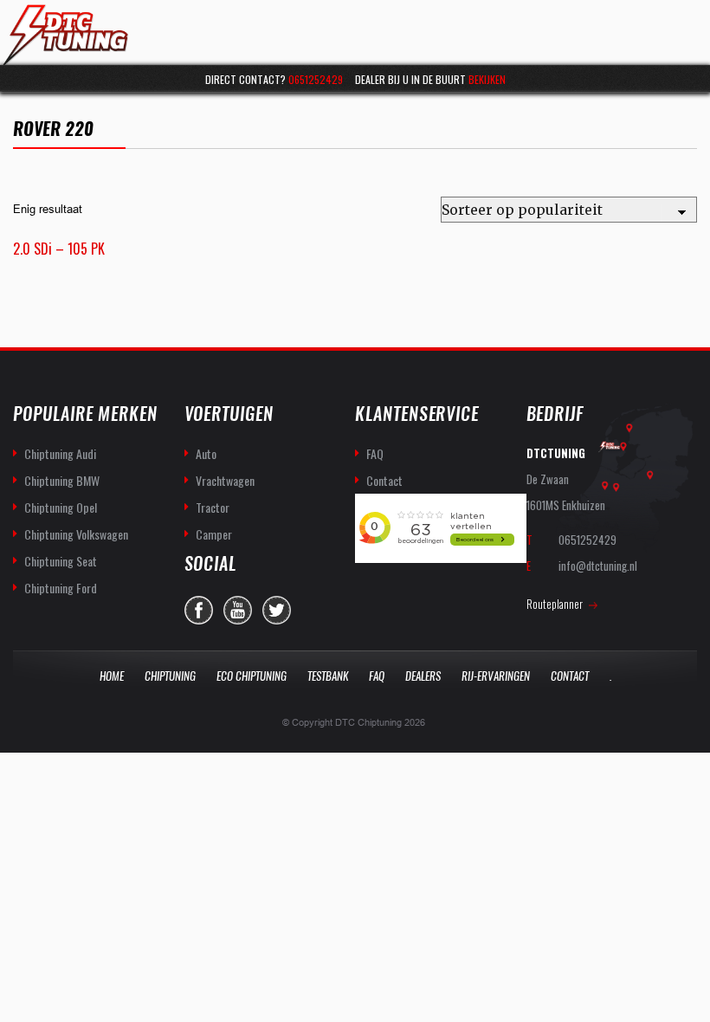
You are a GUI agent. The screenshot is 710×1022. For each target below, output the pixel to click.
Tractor (212, 507)
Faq (376, 676)
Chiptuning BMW (62, 480)
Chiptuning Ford (60, 588)
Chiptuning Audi (60, 453)
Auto (206, 453)
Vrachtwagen (225, 480)
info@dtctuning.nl (597, 565)
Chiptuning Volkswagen (76, 534)
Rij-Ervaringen (496, 676)
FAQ (375, 453)
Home (112, 676)
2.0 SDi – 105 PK (59, 248)
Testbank (327, 676)
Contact (384, 480)
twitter (276, 610)
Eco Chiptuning (251, 676)
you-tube (237, 610)
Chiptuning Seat (60, 561)
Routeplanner (554, 603)
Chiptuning (170, 676)
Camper (214, 534)
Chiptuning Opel (60, 507)
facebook (198, 610)
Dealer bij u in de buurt (430, 79)
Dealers (423, 676)
